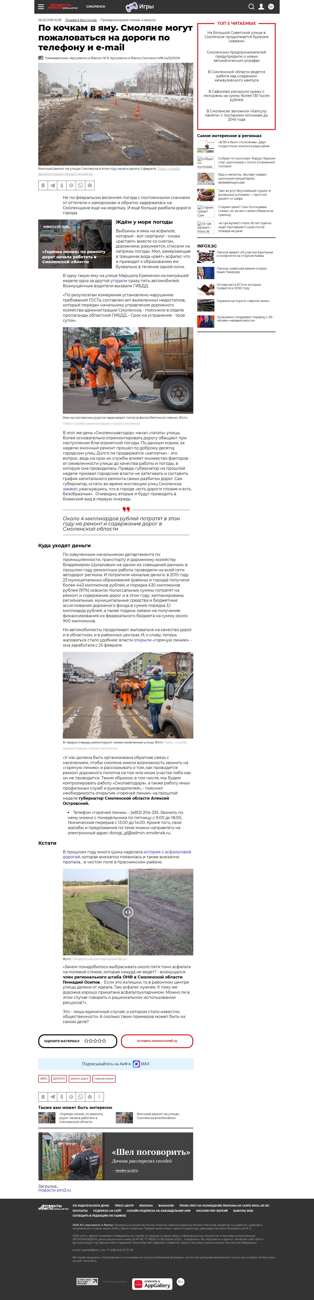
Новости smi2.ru (54, 1190)
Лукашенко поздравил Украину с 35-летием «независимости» (245, 318)
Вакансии (166, 1205)
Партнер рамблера (115, 1281)
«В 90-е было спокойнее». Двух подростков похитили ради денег (244, 144)
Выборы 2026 (243, 1210)
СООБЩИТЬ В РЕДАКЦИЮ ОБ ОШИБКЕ (99, 1215)
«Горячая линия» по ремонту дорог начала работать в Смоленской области (81, 1118)
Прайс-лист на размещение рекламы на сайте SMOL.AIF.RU (224, 1205)
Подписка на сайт (107, 1210)
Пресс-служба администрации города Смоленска (101, 423)
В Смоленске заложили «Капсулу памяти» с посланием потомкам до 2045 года (236, 115)
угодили (118, 280)
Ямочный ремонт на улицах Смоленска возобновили (158, 1116)
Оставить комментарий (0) (157, 1041)
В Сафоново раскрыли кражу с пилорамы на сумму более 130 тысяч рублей (237, 96)
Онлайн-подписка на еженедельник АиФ (159, 1210)
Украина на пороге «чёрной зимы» (243, 301)
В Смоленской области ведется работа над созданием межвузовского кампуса (236, 76)
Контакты (80, 1210)
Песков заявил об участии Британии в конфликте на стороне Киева (245, 254)
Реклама (146, 1205)
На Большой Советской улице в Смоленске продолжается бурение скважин (237, 37)
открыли (143, 640)
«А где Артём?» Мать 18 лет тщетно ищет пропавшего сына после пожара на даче (245, 227)
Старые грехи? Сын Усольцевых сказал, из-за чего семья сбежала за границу (245, 211)
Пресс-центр (124, 1205)
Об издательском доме (91, 1205)
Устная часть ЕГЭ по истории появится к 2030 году (239, 286)
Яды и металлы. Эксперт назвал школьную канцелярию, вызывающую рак (242, 178)
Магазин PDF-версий (212, 1210)
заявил (70, 489)
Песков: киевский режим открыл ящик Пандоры (242, 270)
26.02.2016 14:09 (49, 20)
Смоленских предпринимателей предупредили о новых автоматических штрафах (236, 56)
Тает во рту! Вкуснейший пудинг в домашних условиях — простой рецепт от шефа (244, 194)
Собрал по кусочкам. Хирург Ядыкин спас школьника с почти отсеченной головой (246, 162)
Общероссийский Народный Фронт (100, 959)
